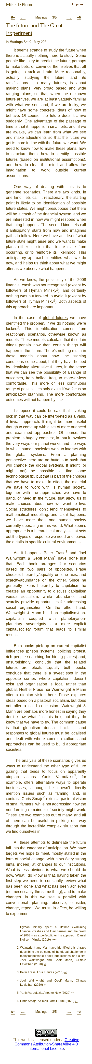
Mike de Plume (19, 4)
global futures (55, 318)
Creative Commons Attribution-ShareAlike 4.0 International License (46, 1044)
